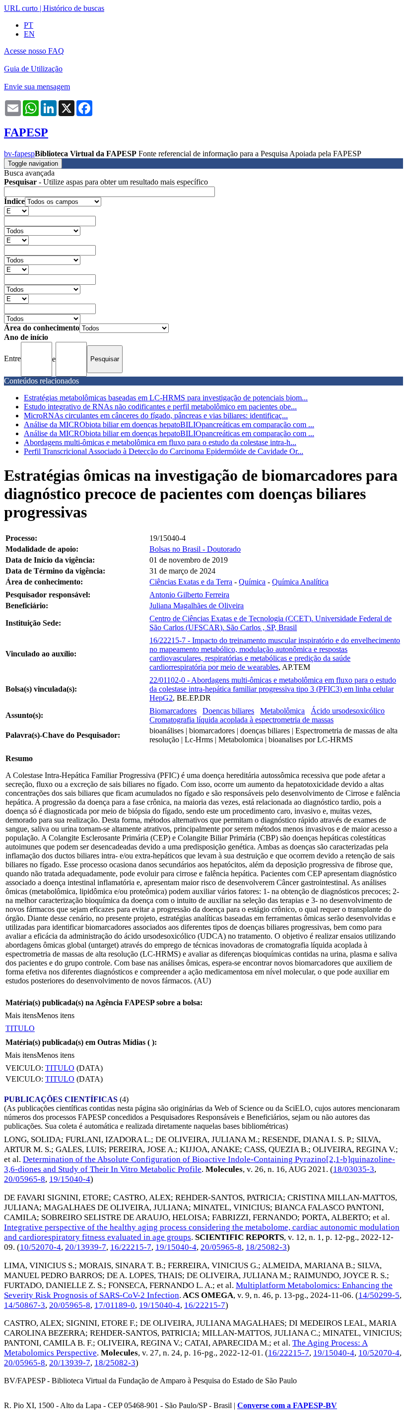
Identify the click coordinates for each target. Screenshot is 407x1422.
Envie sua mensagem (37, 86)
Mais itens (21, 1015)
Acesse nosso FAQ (34, 51)
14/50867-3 (24, 1305)
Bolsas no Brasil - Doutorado (195, 549)
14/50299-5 (379, 1295)
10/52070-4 (40, 1247)
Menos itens (55, 1015)
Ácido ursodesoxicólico (348, 711)
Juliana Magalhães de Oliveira (196, 605)
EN (29, 34)
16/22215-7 (130, 1247)
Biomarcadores (173, 711)
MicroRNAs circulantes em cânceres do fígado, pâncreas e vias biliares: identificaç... (156, 415)
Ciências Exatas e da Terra (190, 582)
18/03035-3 (353, 1169)
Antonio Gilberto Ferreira (189, 594)
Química (252, 582)
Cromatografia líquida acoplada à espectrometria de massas (241, 719)
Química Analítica (300, 582)
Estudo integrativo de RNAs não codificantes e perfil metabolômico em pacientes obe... (160, 406)
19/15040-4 (69, 1179)
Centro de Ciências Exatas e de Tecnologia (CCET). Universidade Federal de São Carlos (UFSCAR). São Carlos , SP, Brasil (270, 623)
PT (28, 25)
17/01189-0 (114, 1305)
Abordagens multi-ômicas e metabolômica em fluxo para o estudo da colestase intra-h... (160, 442)
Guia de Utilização (33, 69)
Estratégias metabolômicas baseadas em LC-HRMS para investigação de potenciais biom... (166, 397)
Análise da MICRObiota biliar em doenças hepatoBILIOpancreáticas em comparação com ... (169, 424)
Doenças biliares (228, 711)
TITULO (20, 1028)
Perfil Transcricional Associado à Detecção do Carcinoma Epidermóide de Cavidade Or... (163, 451)
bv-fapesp (19, 153)
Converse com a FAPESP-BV (287, 1405)
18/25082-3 (266, 1247)
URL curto (21, 8)
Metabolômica (282, 711)
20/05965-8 (24, 1179)
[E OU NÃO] (16, 210)
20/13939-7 (85, 1247)
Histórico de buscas (73, 8)
